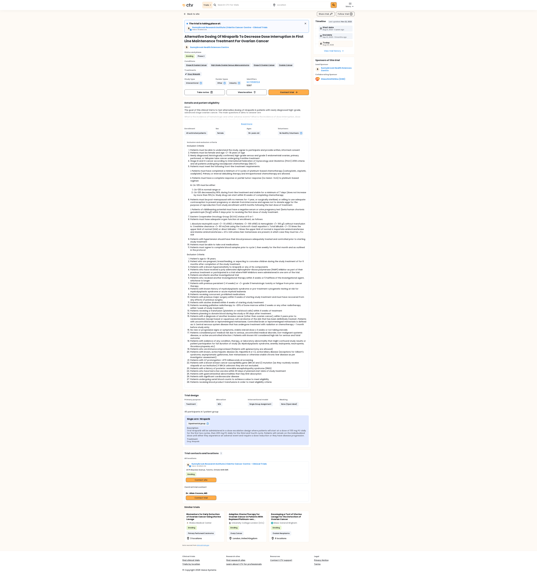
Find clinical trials (191, 560)
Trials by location (191, 564)
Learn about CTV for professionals (244, 564)
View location (245, 92)
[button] (196, 65)
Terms (317, 564)
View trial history (332, 51)
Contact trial (287, 92)
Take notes (203, 92)
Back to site (193, 14)
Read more (246, 124)
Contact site (201, 480)
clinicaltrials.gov (203, 545)
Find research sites (235, 560)
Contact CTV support (281, 560)
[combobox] (243, 5)
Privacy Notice (321, 560)
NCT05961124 (253, 82)
